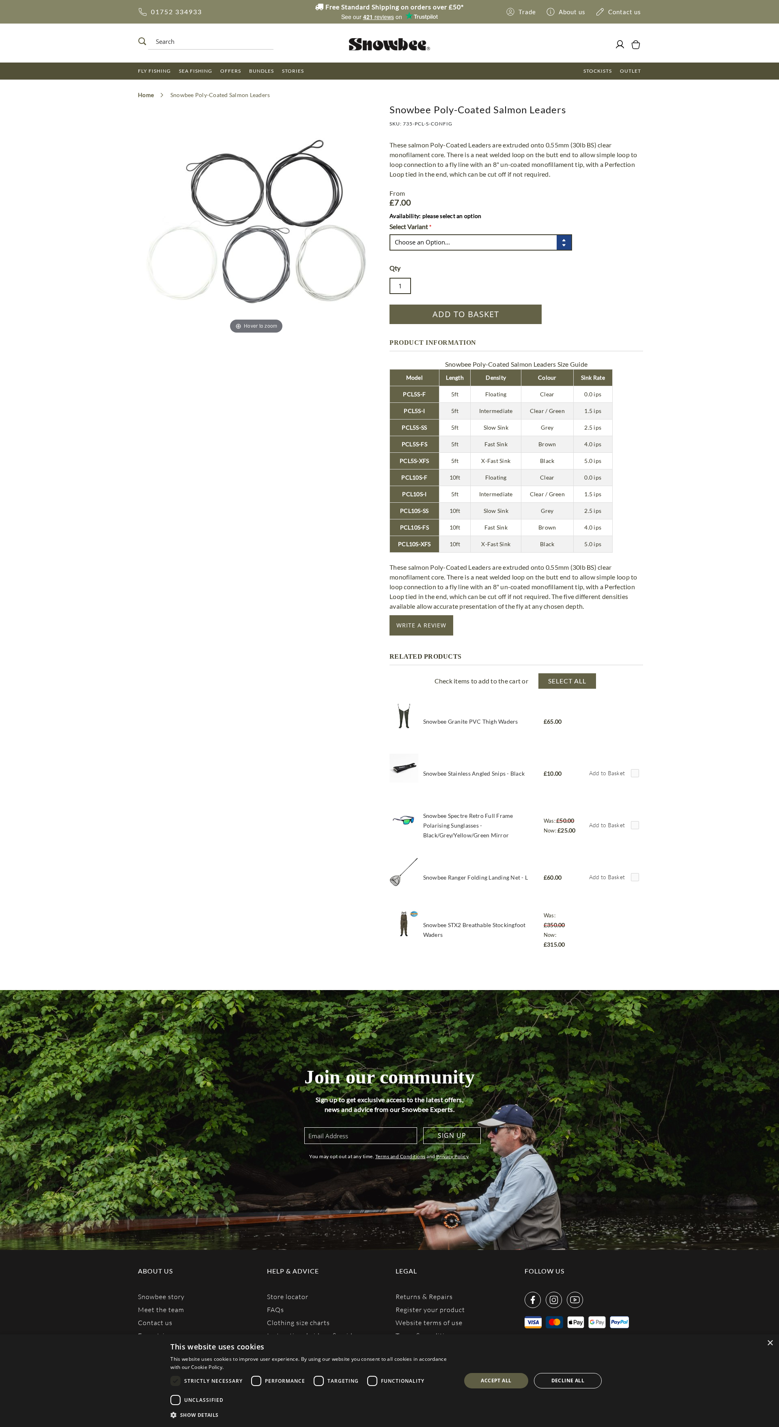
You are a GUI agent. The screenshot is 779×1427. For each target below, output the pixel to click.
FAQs (275, 1309)
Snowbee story (161, 1296)
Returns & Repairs (424, 1296)
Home (146, 94)
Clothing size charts (298, 1322)
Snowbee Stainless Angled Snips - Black (474, 773)
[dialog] (389, 1380)
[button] (311, 1415)
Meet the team (161, 1309)
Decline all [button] (567, 1380)
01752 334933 (176, 11)
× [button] (770, 1343)
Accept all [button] (496, 1380)
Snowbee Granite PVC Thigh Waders (470, 721)
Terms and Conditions (400, 1156)
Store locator (287, 1296)
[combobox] (208, 41)
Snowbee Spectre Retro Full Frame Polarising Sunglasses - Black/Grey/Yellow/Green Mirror (468, 825)
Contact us (155, 1322)
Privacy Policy (452, 1156)
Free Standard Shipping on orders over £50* (394, 7)
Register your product (430, 1309)
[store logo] (389, 44)
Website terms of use (429, 1322)
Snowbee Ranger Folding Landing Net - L (475, 877)
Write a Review (421, 625)
